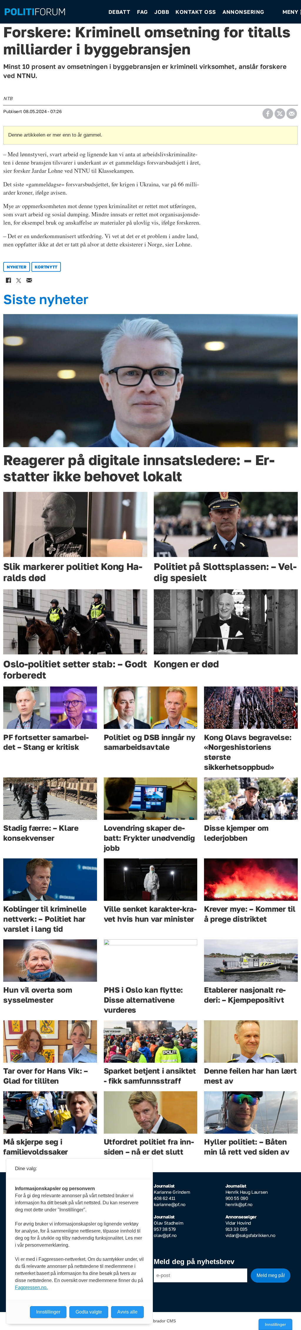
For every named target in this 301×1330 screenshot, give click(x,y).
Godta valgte (89, 1311)
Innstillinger (275, 1324)
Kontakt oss (195, 12)
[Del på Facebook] (267, 111)
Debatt (119, 12)
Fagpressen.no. (31, 1287)
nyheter (16, 266)
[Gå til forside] (53, 12)
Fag (142, 12)
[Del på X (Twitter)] (279, 111)
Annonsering (243, 12)
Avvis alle (127, 1311)
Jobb (161, 12)
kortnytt (46, 266)
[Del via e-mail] (291, 111)
